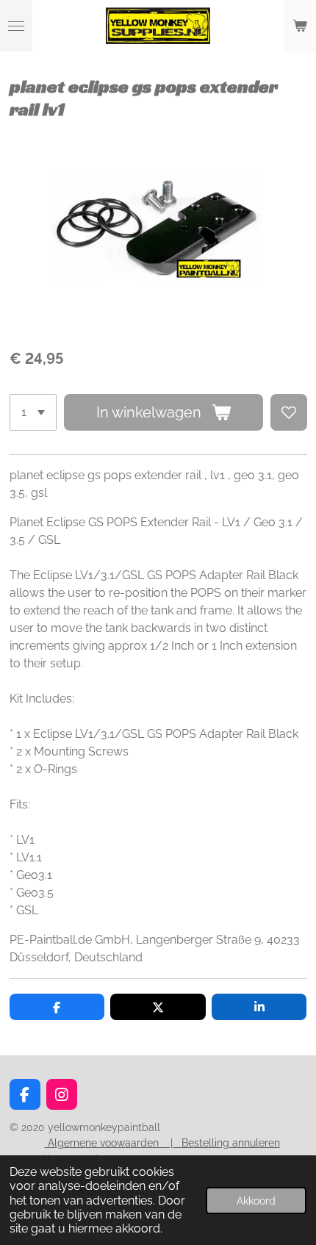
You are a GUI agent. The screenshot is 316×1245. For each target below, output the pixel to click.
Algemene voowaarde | (113, 1143)
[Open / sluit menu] (16, 25)
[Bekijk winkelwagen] (300, 25)
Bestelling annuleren (231, 1143)
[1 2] (33, 412)
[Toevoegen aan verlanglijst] (288, 412)
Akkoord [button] (256, 1200)
